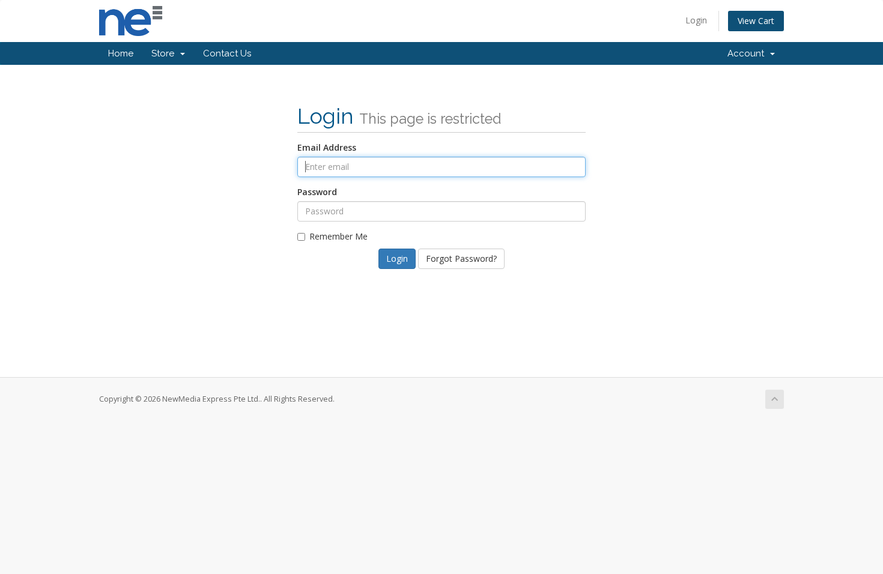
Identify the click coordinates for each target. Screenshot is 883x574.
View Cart (756, 20)
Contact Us (227, 53)
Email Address (326, 147)
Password (317, 192)
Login (696, 20)
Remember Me (338, 236)
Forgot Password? (461, 258)
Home (120, 53)
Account (748, 53)
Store (165, 53)
